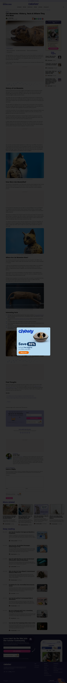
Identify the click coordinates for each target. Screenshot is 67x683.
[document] (33, 341)
